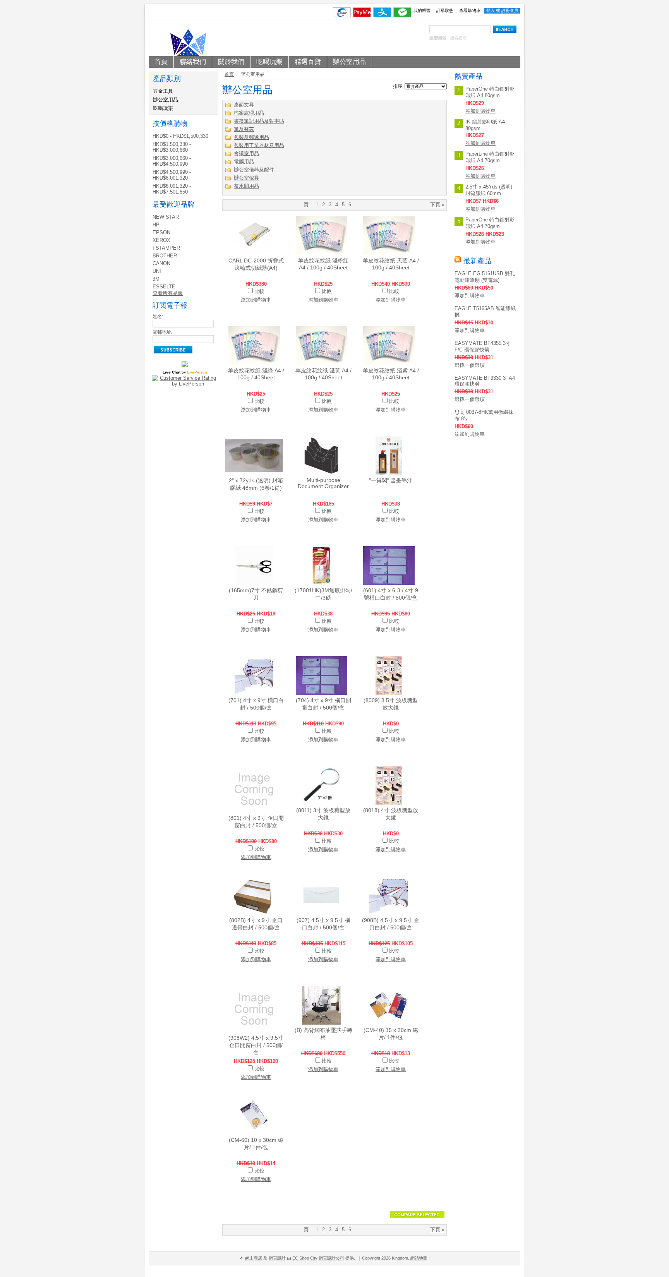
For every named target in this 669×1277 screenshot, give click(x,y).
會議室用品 (246, 153)
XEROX (161, 240)
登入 (490, 10)
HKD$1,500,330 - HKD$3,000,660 (172, 147)
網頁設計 (277, 1258)
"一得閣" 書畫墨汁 (390, 480)
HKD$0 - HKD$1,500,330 (180, 136)
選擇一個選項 (470, 365)
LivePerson (197, 372)
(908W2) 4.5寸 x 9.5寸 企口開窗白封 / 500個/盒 (255, 1045)
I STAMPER (166, 248)
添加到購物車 (256, 300)
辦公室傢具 (246, 178)
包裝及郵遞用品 (251, 137)
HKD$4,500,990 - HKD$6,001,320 (172, 175)
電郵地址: (162, 332)
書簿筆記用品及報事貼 (259, 121)
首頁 (229, 74)
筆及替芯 (244, 129)
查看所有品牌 (168, 293)
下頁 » (437, 204)
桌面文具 (244, 105)
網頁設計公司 (331, 1258)
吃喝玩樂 (163, 108)
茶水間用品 (246, 186)
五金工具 (163, 91)
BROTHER (165, 256)
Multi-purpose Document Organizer (323, 483)
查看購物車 (469, 10)
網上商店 (253, 1258)
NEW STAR (166, 217)
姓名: (158, 316)
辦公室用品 (165, 100)
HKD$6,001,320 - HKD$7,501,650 (172, 189)
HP (156, 225)
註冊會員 (509, 10)
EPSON (161, 232)
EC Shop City (304, 1258)
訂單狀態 (444, 10)
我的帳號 (422, 10)
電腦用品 (244, 162)
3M (156, 279)
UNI (157, 271)
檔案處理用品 (249, 113)
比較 (259, 291)
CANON (161, 263)
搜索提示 (458, 38)
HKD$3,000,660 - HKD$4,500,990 (172, 161)
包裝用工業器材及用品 (259, 145)
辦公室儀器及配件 (254, 170)
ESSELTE (164, 287)
